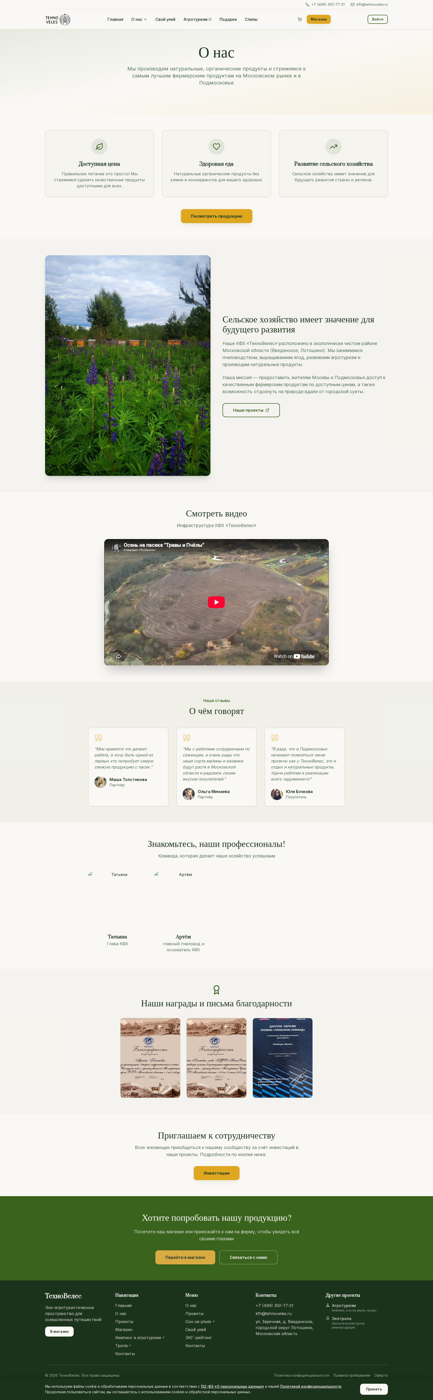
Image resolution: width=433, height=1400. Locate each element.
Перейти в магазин (185, 1257)
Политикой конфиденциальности (310, 1386)
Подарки (228, 19)
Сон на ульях (200, 1321)
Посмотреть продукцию (216, 216)
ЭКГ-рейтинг (198, 1337)
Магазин (319, 19)
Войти (377, 19)
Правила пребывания (351, 1375)
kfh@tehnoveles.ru (372, 4)
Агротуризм (195, 19)
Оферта (381, 1375)
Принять (374, 1389)
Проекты (124, 1321)
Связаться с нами (248, 1257)
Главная (115, 19)
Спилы (251, 19)
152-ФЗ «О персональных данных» (232, 1386)
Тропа (123, 1345)
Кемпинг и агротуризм (139, 1337)
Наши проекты (248, 410)
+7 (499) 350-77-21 (328, 4)
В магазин (59, 1331)
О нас (136, 19)
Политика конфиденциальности (301, 1375)
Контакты (125, 1353)
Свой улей (165, 19)
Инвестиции (217, 1173)
